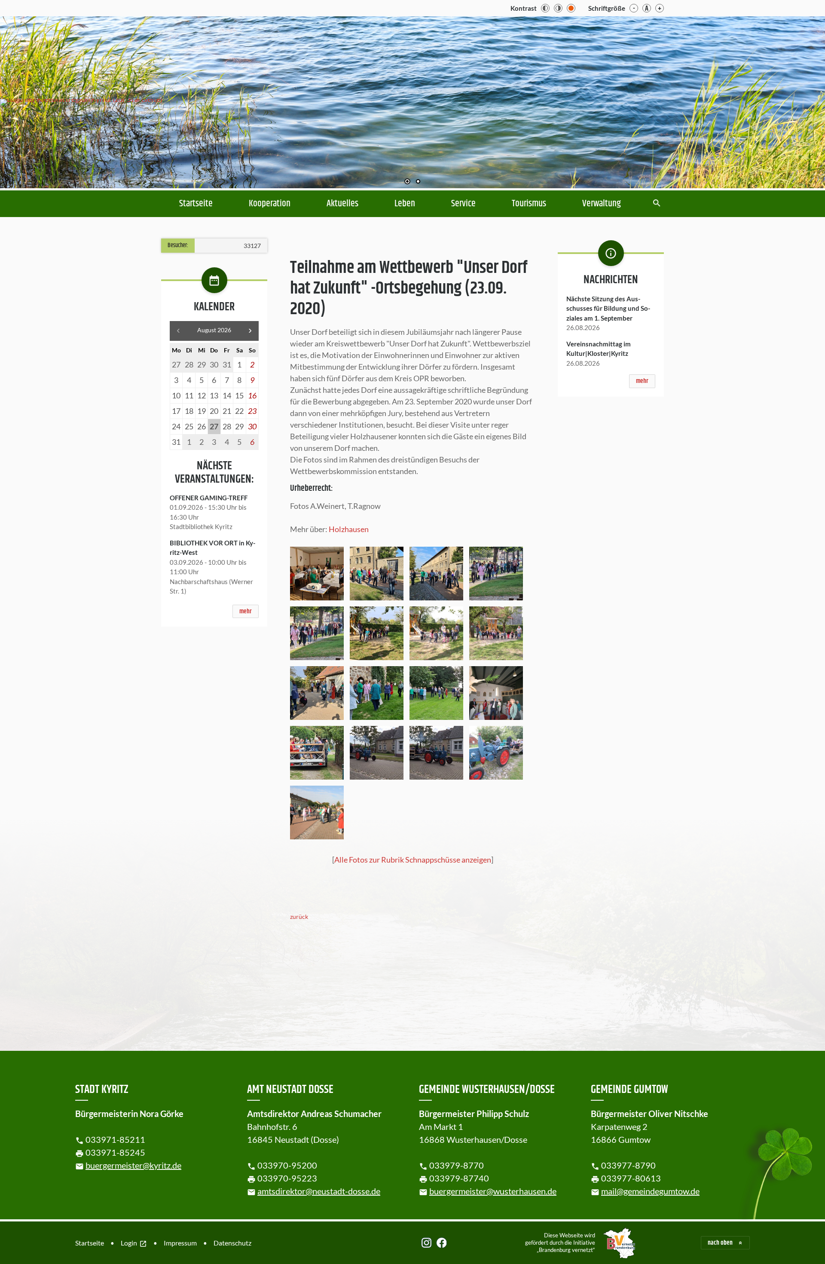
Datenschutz (232, 1243)
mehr (245, 611)
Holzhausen (349, 529)
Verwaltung (601, 203)
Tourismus (529, 203)
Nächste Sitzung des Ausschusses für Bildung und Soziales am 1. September (608, 308)
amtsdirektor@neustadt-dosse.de (318, 1191)
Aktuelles (342, 203)
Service (463, 203)
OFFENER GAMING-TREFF (209, 498)
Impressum (180, 1243)
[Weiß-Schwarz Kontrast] (558, 8)
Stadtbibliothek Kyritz (201, 526)
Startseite (196, 203)
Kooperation (269, 203)
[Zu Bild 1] (407, 182)
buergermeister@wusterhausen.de (492, 1191)
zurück (299, 916)
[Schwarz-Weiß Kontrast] (545, 8)
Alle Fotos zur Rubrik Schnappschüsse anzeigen (412, 859)
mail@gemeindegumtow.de (650, 1191)
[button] (790, 100)
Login (134, 1243)
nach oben (720, 1243)
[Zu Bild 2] (418, 182)
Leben (404, 203)
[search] (657, 204)
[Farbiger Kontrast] (571, 8)
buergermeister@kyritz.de (133, 1165)
